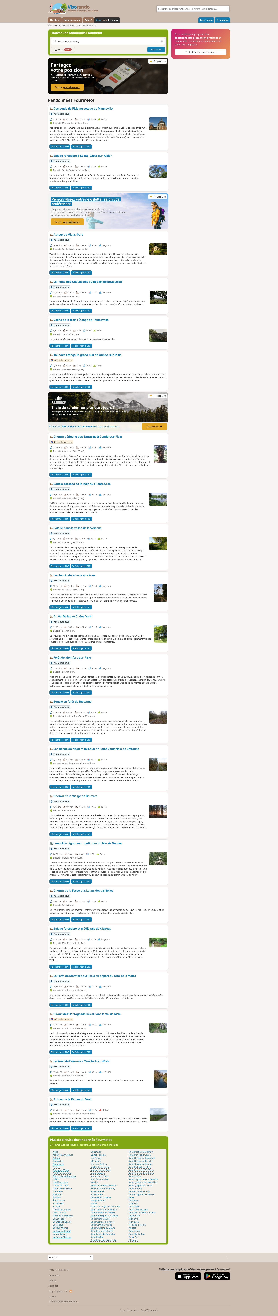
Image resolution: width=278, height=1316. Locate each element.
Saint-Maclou (97, 1237)
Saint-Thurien (135, 1188)
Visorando (52, 25)
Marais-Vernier (98, 1173)
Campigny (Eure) (61, 1170)
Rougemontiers (98, 1200)
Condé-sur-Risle (60, 1182)
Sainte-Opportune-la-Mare (141, 1194)
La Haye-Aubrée (60, 1227)
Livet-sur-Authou (99, 1164)
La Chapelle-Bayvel (62, 1221)
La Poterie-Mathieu (62, 1237)
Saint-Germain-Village (101, 1224)
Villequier (133, 1240)
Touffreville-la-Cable (138, 1209)
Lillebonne (96, 1161)
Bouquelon (58, 1161)
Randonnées (71, 20)
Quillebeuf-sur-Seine (101, 1197)
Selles (131, 1197)
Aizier (55, 1151)
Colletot (56, 1179)
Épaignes (57, 1194)
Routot (94, 1203)
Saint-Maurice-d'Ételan (140, 1154)
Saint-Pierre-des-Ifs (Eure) (141, 1170)
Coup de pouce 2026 (58, 1291)
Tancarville (134, 1200)
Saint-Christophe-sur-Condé (104, 1215)
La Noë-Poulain (60, 1234)
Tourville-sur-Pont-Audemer (142, 1212)
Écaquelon (58, 1191)
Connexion (222, 20)
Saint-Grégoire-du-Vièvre (103, 1227)
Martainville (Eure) (99, 1176)
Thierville (133, 1203)
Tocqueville (134, 1206)
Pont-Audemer (98, 1191)
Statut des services (129, 1310)
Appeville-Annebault (63, 1154)
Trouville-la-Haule (137, 1224)
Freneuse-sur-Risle (62, 1209)
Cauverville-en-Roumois (64, 1176)
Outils (54, 20)
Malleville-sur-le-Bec (100, 1167)
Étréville (57, 1197)
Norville (94, 1182)
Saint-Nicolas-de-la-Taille (141, 1161)
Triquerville (134, 1218)
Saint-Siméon (135, 1176)
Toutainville (134, 1215)
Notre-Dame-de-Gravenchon (104, 1185)
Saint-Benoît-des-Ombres (103, 1212)
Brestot (56, 1167)
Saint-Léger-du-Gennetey (103, 1234)
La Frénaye (58, 1224)
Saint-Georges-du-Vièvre (102, 1221)
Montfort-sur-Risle (99, 1179)
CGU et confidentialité (59, 1270)
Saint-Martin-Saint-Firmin (141, 1151)
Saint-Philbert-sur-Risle (140, 1167)
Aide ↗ (88, 20)
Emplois (52, 1280)
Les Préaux (96, 1157)
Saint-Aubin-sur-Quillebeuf (104, 1209)
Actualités (53, 1285)
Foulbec (56, 1206)
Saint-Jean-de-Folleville (102, 1231)
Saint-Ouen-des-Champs (140, 1164)
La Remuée (96, 1151)
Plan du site (54, 1275)
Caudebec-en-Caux (62, 1173)
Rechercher (156, 49)
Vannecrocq (134, 1231)
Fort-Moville (58, 1203)
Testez (67, 87)
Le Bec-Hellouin (98, 1154)
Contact (52, 1296)
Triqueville (134, 1221)
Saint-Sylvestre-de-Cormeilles (143, 1182)
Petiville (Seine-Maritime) (103, 1188)
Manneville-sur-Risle (101, 1170)
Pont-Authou (97, 1194)
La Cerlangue (59, 1218)
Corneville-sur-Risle (62, 1188)
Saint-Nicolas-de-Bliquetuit (142, 1157)
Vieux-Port (133, 1237)
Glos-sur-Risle (59, 1212)
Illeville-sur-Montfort (63, 1215)
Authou (56, 1157)
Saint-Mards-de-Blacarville (103, 1240)
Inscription (206, 20)
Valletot (132, 1227)
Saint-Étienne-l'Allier (100, 1218)
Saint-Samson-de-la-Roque (141, 1173)
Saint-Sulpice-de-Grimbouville (143, 1179)
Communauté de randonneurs (63, 1301)
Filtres (64, 49)
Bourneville (58, 1164)
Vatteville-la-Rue (136, 1234)
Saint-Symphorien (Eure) (140, 1185)
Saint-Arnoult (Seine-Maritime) (105, 1206)
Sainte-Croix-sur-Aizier (139, 1191)
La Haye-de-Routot (62, 1231)
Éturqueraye (59, 1200)
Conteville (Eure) (60, 1185)
